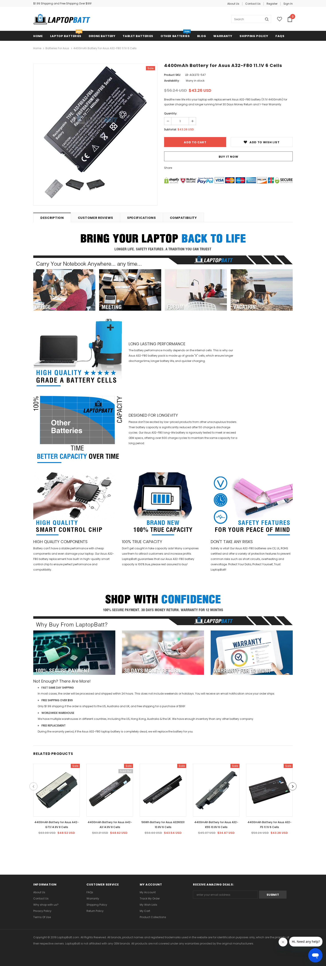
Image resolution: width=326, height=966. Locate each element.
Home (37, 48)
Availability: (172, 80)
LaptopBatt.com (68, 937)
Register (272, 4)
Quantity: (170, 113)
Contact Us (253, 4)
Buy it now (228, 157)
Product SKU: (172, 75)
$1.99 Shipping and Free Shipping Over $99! (62, 3)
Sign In (288, 4)
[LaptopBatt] (61, 19)
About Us (233, 4)
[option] (95, 119)
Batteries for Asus (57, 48)
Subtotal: (170, 129)
